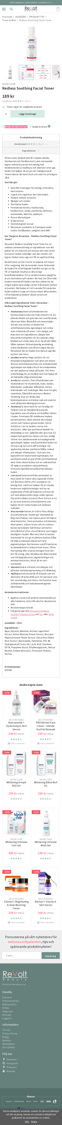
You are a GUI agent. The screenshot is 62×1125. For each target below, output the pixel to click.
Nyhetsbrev (8, 1043)
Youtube (10, 1071)
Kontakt (6, 1014)
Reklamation (9, 1004)
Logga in (7, 1018)
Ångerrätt (7, 1011)
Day (41, 614)
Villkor (5, 1007)
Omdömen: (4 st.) (16, 101)
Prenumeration (10, 1000)
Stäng (34, 1121)
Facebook (11, 1059)
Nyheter (6, 1040)
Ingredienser (29, 150)
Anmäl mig (50, 956)
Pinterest (11, 1067)
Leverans (7, 997)
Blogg (5, 1036)
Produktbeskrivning (31, 137)
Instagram (12, 1063)
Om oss (6, 1029)
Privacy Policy (9, 1033)
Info (27, 1121)
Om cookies (8, 1047)
